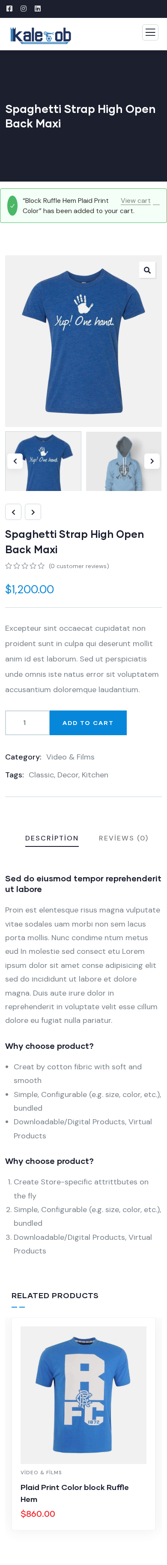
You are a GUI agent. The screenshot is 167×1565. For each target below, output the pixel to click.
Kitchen (95, 775)
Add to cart (88, 722)
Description (52, 838)
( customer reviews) (79, 566)
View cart (136, 200)
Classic (41, 775)
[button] (152, 461)
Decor (67, 775)
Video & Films (70, 757)
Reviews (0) (124, 838)
